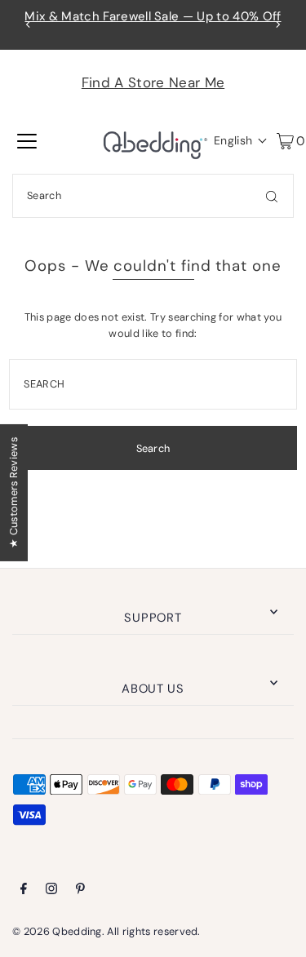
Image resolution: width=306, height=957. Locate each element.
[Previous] (28, 24)
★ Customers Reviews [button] (13, 491)
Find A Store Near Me (153, 82)
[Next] (277, 24)
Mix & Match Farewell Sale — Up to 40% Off (152, 16)
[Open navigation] (27, 140)
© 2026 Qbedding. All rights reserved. (106, 931)
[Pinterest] (80, 891)
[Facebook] (23, 891)
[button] (237, 140)
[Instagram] (51, 891)
